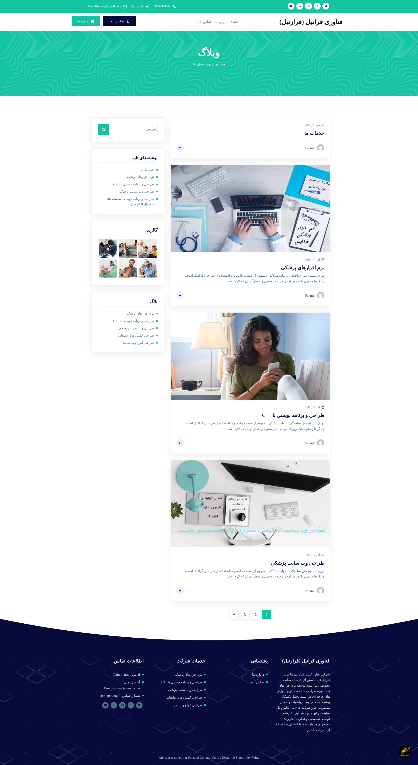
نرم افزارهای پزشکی (302, 267)
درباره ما (221, 22)
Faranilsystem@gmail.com (104, 6)
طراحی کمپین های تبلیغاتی (135, 335)
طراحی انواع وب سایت (138, 342)
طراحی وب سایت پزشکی (297, 563)
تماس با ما (204, 22)
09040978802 (162, 6)
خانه (236, 22)
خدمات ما (314, 133)
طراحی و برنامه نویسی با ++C (293, 415)
